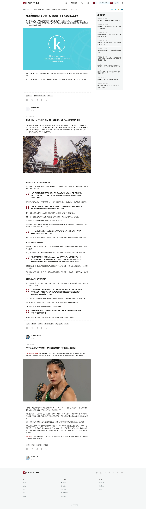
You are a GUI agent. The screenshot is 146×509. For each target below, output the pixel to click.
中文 (111, 3)
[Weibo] (109, 473)
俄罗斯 (50, 96)
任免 (39, 9)
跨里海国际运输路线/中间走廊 (60, 9)
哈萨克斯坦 (59, 324)
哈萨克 (39, 445)
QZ (103, 3)
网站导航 (101, 482)
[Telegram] (36, 100)
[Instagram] (27, 100)
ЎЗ (118, 3)
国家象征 (63, 489)
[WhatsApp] (32, 100)
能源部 (34, 324)
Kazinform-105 (73, 9)
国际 (24, 496)
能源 (66, 324)
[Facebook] (41, 100)
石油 (27, 324)
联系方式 (101, 486)
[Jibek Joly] (113, 9)
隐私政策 (63, 486)
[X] (46, 100)
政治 (24, 486)
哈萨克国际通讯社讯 (33, 353)
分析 (88, 3)
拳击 (33, 445)
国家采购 (63, 496)
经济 (24, 493)
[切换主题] (94, 3)
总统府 (35, 9)
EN (108, 3)
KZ (100, 3)
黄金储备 (29, 96)
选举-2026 (29, 9)
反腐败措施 (64, 493)
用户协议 (63, 482)
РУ (106, 3)
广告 (100, 489)
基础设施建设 (49, 324)
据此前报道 (29, 436)
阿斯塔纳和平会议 (39, 96)
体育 (27, 445)
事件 (43, 9)
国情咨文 (48, 9)
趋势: (24, 9)
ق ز (115, 3)
